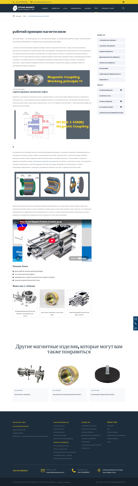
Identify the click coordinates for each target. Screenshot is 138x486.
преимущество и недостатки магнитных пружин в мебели (35, 277)
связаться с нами (108, 8)
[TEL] (135, 323)
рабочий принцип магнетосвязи (39, 16)
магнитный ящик (59, 432)
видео (109, 442)
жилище (18, 16)
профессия (55, 8)
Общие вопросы (112, 432)
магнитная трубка (59, 426)
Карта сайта (100, 482)
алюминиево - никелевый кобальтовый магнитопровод (30, 436)
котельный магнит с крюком (63, 455)
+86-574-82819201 (20, 470)
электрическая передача (107, 40)
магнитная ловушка (22, 394)
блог (96, 8)
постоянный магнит (106, 107)
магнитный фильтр (106, 90)
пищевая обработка (106, 51)
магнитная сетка (59, 429)
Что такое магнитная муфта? (25, 274)
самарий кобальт (18, 433)
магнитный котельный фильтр (63, 438)
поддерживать (76, 8)
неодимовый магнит (19, 430)
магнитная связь (105, 96)
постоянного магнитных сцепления (44, 161)
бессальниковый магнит (61, 446)
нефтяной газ (103, 79)
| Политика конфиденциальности (114, 482)
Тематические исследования (116, 435)
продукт (45, 8)
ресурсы (88, 8)
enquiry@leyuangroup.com (42, 2)
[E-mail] (135, 318)
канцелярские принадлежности (110, 74)
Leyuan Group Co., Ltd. (33, 482)
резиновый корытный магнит (102, 394)
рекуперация (103, 68)
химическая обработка (107, 63)
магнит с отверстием (60, 449)
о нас (65, 8)
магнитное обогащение (107, 46)
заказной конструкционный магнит (111, 113)
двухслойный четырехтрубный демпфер (29, 271)
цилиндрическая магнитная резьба (65, 452)
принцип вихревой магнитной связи (27, 280)
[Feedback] (135, 328)
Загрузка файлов (112, 438)
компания (110, 426)
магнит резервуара (105, 101)
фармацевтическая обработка (109, 57)
